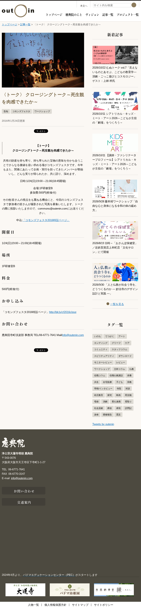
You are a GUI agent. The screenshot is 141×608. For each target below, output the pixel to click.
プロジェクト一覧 (128, 14)
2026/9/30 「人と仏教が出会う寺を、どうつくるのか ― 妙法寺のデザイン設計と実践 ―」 (115, 289)
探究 (109, 395)
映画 (118, 395)
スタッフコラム (119, 349)
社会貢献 (98, 408)
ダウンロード (125, 356)
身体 (96, 414)
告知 (6, 111)
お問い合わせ (24, 490)
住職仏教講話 (116, 375)
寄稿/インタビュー (103, 388)
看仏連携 (116, 401)
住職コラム (99, 375)
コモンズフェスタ (21, 111)
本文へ (83, 5)
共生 (96, 382)
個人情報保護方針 (55, 604)
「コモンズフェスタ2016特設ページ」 (46, 220)
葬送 (109, 408)
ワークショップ (42, 111)
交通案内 (24, 502)
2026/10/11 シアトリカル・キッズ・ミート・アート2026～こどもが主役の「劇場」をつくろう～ (114, 118)
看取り (128, 401)
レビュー (120, 362)
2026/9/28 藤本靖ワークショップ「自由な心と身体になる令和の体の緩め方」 (115, 206)
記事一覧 (107, 14)
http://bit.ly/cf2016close (62, 312)
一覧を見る (117, 304)
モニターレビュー (103, 362)
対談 (128, 388)
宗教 (129, 382)
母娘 (96, 401)
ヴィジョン (92, 14)
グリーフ (116, 343)
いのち (97, 336)
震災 (118, 414)
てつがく (109, 336)
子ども (119, 382)
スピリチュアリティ (104, 356)
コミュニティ (100, 349)
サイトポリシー (103, 604)
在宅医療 (107, 382)
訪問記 (128, 408)
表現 (118, 408)
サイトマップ (80, 604)
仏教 (131, 369)
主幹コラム (119, 369)
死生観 (128, 395)
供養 (129, 375)
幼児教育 (98, 395)
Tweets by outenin (103, 424)
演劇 (105, 401)
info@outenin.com (73, 335)
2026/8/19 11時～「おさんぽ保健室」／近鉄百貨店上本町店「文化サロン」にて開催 (115, 247)
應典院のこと (74, 14)
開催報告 (107, 414)
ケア (127, 343)
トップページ (54, 14)
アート (121, 336)
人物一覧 (33, 604)
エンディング (100, 343)
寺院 (119, 388)
